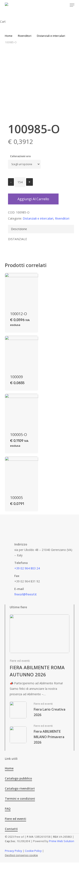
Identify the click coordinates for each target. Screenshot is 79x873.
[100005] (21, 473)
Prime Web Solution (61, 841)
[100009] (21, 352)
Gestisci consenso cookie (21, 855)
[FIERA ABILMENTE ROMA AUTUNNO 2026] (39, 655)
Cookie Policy (33, 851)
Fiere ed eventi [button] (15, 819)
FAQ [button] (8, 809)
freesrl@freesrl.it (25, 594)
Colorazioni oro (20, 156)
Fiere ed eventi (20, 661)
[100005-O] (21, 410)
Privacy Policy (13, 851)
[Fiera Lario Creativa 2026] (39, 710)
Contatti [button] (11, 829)
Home (8, 36)
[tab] (41, 229)
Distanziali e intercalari (51, 36)
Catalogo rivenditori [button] (20, 788)
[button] (72, 5)
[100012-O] (21, 289)
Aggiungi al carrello (33, 199)
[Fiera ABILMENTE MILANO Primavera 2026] (39, 735)
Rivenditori (24, 36)
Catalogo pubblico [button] (18, 778)
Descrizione (19, 229)
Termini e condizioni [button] (20, 799)
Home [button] (9, 768)
